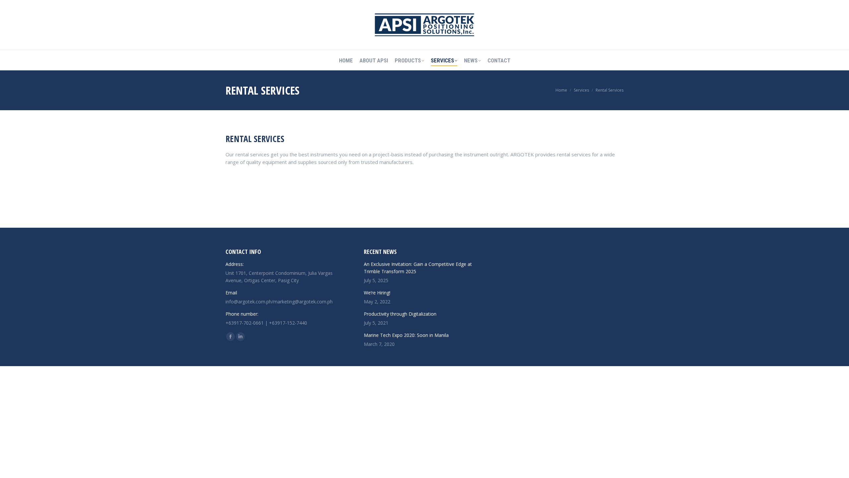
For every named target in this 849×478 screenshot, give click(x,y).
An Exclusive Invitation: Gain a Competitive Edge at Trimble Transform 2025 (418, 268)
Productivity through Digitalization (400, 314)
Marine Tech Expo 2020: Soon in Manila (406, 335)
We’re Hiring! (377, 292)
